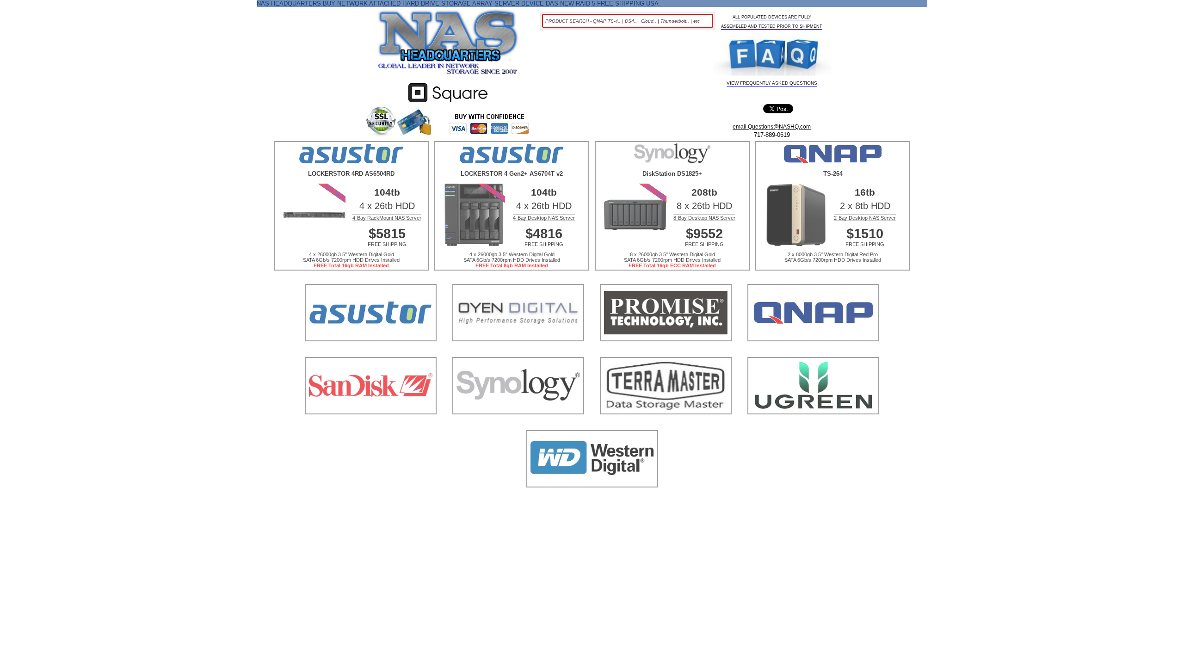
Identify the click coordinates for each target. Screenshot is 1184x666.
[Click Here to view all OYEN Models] (518, 353)
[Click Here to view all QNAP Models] (813, 353)
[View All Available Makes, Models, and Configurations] (448, 45)
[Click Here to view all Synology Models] (518, 426)
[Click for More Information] (448, 102)
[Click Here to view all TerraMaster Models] (666, 426)
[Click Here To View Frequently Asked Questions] (772, 56)
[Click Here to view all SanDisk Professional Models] (371, 426)
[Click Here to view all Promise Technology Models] (666, 353)
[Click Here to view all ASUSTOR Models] (371, 353)
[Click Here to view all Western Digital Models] (592, 499)
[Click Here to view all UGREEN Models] (813, 426)
